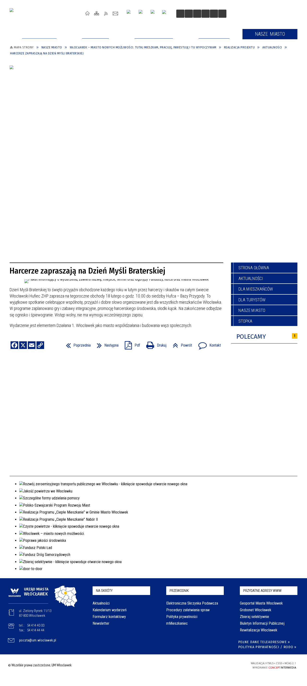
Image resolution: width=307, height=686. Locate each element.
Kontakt (115, 13)
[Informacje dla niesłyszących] (205, 14)
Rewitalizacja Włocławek (258, 630)
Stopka (245, 321)
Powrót (180, 344)
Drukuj (154, 344)
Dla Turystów (252, 299)
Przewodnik (179, 591)
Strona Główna (87, 13)
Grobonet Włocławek (255, 610)
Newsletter (101, 623)
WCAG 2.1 (228, 665)
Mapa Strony (97, 13)
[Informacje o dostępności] (189, 14)
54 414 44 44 (35, 630)
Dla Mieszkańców (255, 289)
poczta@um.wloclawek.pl (37, 640)
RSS (106, 13)
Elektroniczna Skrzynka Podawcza (192, 603)
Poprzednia (76, 344)
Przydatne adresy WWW (262, 591)
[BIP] (165, 14)
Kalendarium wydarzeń (110, 610)
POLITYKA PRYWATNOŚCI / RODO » (267, 647)
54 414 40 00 (35, 625)
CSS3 (213, 665)
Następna (105, 344)
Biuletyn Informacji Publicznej (262, 623)
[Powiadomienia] (222, 14)
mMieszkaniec (177, 623)
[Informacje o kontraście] (214, 14)
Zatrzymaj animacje (180, 14)
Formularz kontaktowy (109, 616)
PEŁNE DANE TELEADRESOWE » (264, 642)
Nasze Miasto (251, 310)
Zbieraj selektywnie (254, 616)
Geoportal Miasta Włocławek (261, 603)
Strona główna (253, 267)
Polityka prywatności (181, 616)
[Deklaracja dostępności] (197, 14)
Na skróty (104, 591)
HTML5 (205, 665)
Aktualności (250, 278)
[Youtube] (142, 13)
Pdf (130, 344)
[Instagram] (130, 13)
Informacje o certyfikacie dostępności (152, 666)
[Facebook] (154, 13)
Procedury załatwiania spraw (188, 610)
